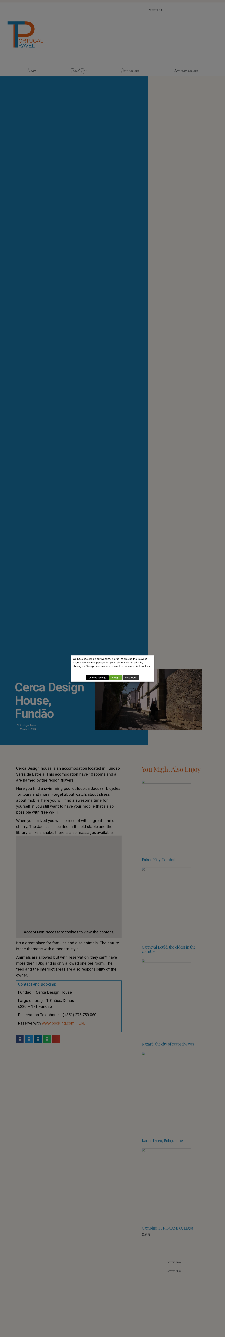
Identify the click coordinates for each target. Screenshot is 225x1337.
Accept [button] (115, 677)
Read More (130, 677)
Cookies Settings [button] (97, 677)
